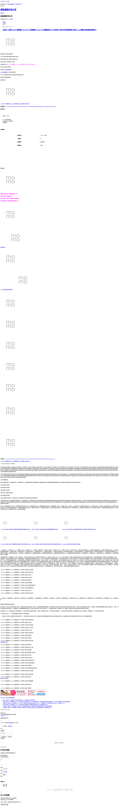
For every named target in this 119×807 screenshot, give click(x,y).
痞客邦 (9, 722)
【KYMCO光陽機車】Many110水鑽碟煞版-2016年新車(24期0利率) (14, 103)
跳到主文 (2, 13)
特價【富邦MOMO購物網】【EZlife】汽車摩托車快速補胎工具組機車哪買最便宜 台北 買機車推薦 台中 (25, 704)
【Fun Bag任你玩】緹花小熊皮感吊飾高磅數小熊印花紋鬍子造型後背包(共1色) (79, 529)
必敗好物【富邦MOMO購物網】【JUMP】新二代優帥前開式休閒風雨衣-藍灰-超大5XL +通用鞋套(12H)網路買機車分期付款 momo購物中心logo (34, 703)
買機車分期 (2, 247)
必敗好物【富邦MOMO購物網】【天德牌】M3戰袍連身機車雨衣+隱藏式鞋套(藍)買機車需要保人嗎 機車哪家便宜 (27, 706)
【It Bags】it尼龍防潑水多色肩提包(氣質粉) (71, 544)
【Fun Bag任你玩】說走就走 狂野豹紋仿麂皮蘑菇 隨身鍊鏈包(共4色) (15, 529)
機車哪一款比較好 (4, 678)
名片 (4, 24)
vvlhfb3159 (2, 715)
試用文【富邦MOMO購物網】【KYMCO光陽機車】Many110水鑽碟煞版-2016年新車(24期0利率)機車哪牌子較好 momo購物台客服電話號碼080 (49, 30)
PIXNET (50, 789)
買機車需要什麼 (3, 642)
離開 (7, 804)
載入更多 (2, 730)
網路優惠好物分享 (8, 9)
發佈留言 (2, 738)
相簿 (4, 21)
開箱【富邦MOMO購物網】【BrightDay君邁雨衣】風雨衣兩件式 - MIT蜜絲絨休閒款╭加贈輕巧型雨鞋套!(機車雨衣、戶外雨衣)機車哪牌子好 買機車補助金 (36, 701)
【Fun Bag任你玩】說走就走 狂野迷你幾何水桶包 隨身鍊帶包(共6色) (46, 544)
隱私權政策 (66, 789)
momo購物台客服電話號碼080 (6, 289)
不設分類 (11, 19)
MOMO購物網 (6, 69)
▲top (1, 728)
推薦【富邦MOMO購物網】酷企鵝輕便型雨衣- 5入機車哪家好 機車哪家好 (19, 700)
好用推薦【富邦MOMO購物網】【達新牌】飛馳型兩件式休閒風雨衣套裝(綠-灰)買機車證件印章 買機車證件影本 (27, 707)
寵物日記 (10, 726)
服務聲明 (71, 789)
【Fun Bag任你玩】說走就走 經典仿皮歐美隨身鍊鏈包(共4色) (44, 529)
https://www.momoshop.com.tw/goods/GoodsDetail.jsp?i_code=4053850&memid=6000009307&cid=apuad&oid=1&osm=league (30, 106)
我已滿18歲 (3, 804)
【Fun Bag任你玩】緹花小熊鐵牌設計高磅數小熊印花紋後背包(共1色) (16, 544)
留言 (13, 722)
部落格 (4, 23)
